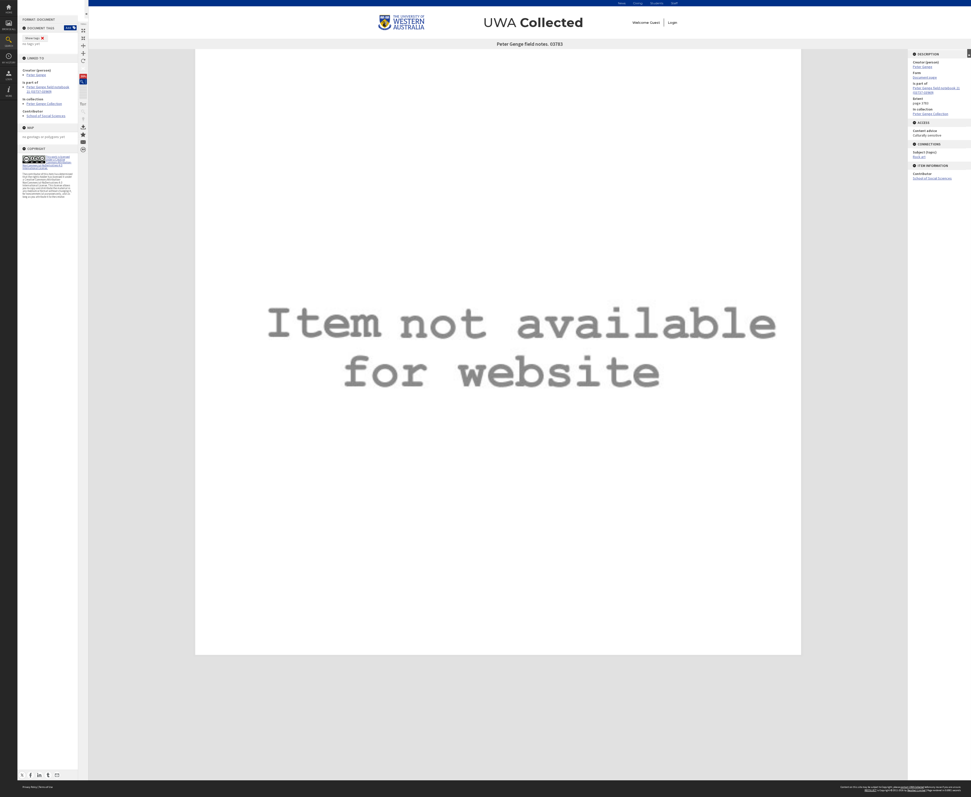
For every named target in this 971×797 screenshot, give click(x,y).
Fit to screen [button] (83, 38)
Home (9, 12)
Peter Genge (36, 75)
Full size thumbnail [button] (83, 30)
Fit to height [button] (83, 53)
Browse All (9, 29)
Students (656, 3)
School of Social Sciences (46, 116)
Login (9, 79)
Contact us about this (83, 142)
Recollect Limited (916, 790)
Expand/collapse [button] (969, 53)
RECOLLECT (870, 790)
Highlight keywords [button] (83, 119)
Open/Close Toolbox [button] (86, 9)
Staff (674, 3)
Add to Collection (83, 134)
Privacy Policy (30, 787)
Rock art (919, 156)
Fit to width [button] (83, 46)
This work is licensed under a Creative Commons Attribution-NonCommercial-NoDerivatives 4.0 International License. (47, 162)
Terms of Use (46, 787)
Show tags (32, 38)
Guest (655, 22)
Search (9, 46)
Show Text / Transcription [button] (83, 104)
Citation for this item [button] (83, 149)
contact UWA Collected (912, 787)
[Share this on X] (22, 772)
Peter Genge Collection (44, 103)
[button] (83, 81)
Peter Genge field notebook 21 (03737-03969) (48, 89)
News (622, 3)
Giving (638, 3)
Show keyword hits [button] (83, 112)
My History (8, 62)
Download (83, 127)
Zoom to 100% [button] (83, 68)
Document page (925, 77)
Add (68, 28)
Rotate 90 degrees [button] (83, 61)
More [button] (9, 96)
